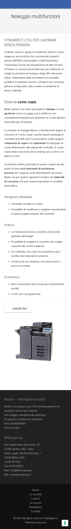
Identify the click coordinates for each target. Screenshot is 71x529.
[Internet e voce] (31, 24)
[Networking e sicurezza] (40, 24)
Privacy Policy (12, 427)
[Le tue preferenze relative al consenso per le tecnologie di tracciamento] (65, 523)
